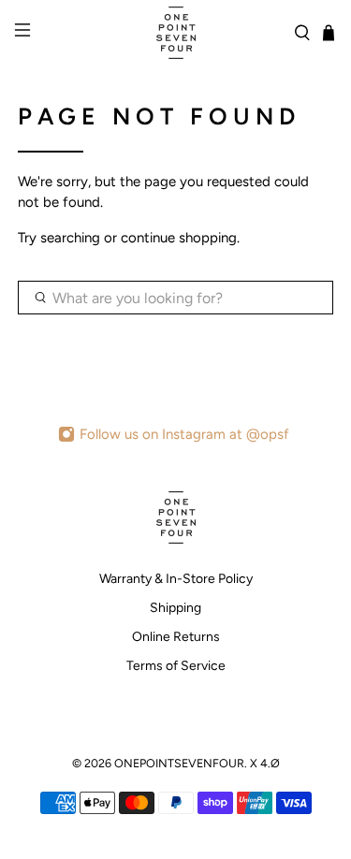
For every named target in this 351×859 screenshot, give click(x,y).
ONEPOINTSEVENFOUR (179, 763)
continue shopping (179, 237)
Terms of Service (176, 666)
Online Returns (176, 637)
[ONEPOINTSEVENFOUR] (176, 33)
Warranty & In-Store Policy (176, 579)
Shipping (175, 608)
